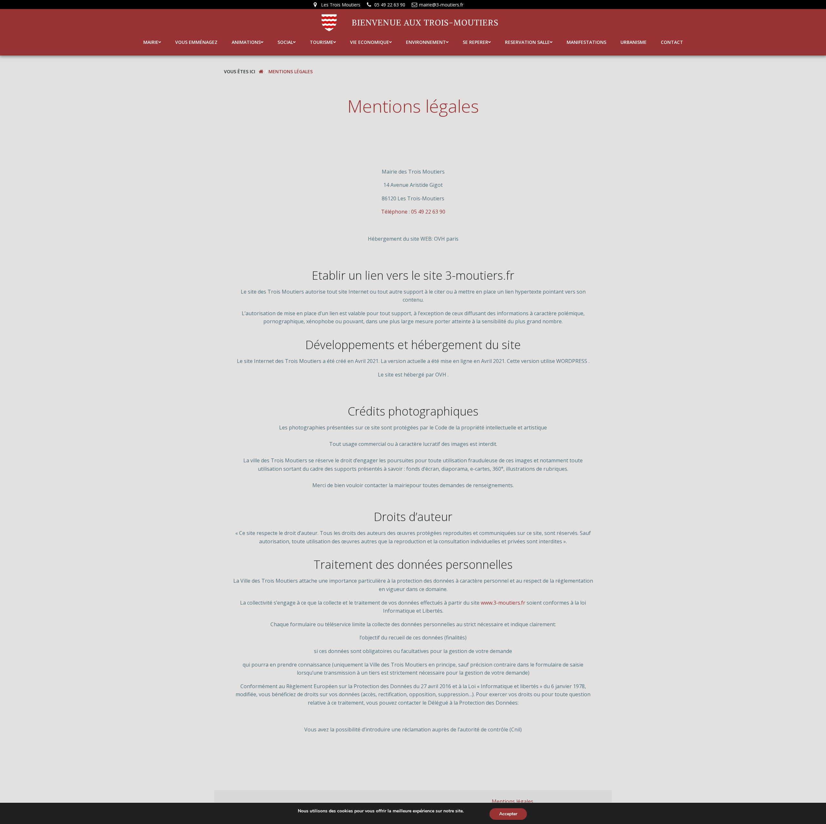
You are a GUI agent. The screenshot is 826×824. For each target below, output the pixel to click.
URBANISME (633, 42)
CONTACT (672, 42)
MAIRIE (150, 42)
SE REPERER (475, 42)
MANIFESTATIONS (586, 42)
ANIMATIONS (246, 42)
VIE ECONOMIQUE (369, 42)
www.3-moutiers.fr (503, 602)
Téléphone (394, 211)
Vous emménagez (196, 42)
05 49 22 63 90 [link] (428, 211)
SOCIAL (285, 42)
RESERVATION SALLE (527, 42)
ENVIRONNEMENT (426, 42)
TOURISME (321, 42)
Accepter (508, 814)
